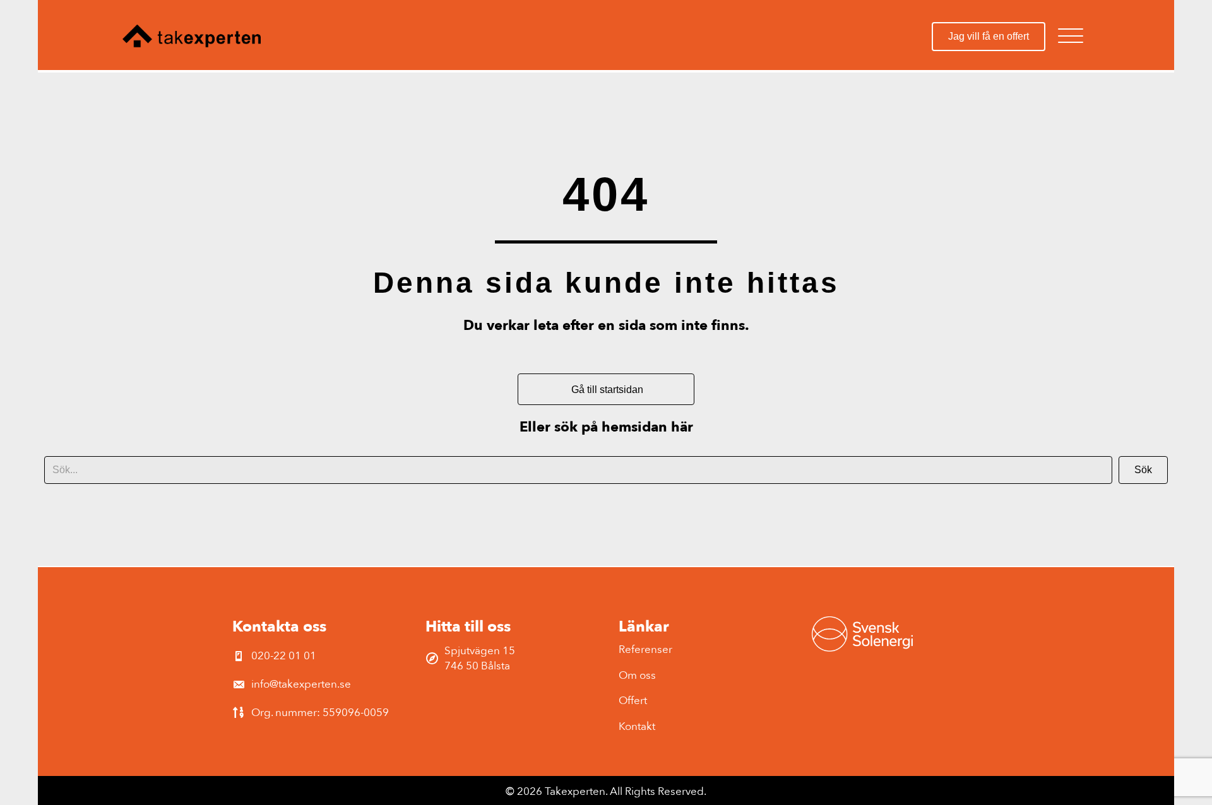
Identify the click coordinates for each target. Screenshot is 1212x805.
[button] (1071, 36)
